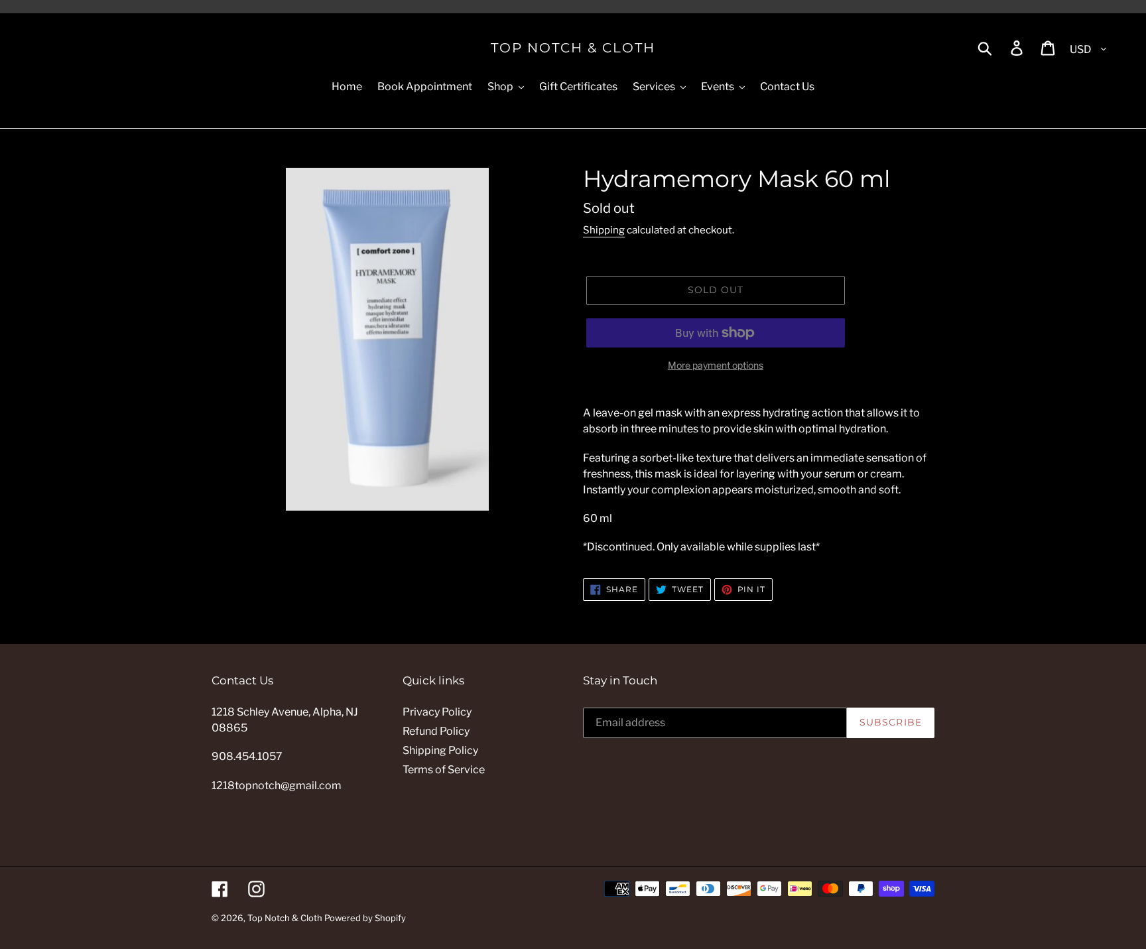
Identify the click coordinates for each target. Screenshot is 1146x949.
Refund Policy (436, 731)
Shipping (604, 230)
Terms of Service (444, 769)
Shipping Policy (440, 750)
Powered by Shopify (365, 918)
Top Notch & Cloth (573, 48)
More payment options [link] (715, 365)
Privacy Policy (437, 712)
